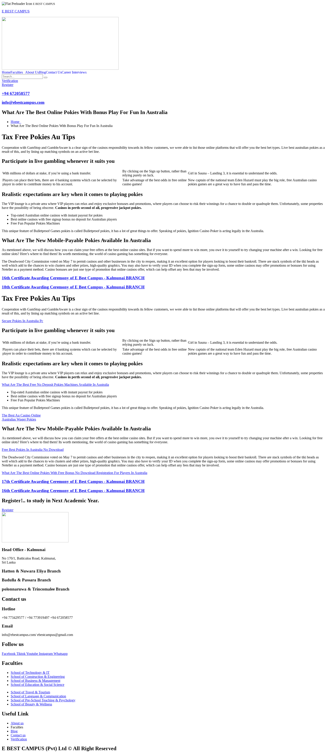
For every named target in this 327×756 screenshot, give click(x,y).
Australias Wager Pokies (19, 419)
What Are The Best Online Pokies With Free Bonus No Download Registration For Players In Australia (74, 473)
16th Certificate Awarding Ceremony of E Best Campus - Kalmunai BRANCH (73, 278)
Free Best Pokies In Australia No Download (33, 450)
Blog (42, 72)
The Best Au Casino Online (21, 415)
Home (6, 72)
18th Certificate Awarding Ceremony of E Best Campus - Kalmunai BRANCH (73, 287)
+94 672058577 (16, 93)
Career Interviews (74, 72)
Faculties (16, 72)
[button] (17, 72)
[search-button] (45, 77)
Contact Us (54, 72)
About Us (32, 72)
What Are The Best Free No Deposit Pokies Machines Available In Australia (55, 384)
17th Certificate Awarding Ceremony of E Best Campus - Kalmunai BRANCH (73, 481)
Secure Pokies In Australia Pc (22, 321)
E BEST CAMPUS (16, 11)
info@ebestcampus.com (23, 102)
